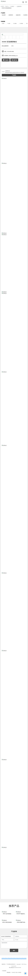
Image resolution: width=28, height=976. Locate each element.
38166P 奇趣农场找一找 (21, 914)
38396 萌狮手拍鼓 (21, 922)
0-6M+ (3, 23)
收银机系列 (18, 15)
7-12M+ (8, 23)
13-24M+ (15, 23)
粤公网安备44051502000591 (15, 967)
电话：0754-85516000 (9, 51)
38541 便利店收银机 (7, 922)
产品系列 (12, 6)
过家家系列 (19, 6)
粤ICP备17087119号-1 (14, 969)
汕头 (16, 972)
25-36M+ (21, 23)
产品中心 (7, 6)
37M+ (12, 45)
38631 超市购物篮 (7, 913)
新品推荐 (4, 15)
